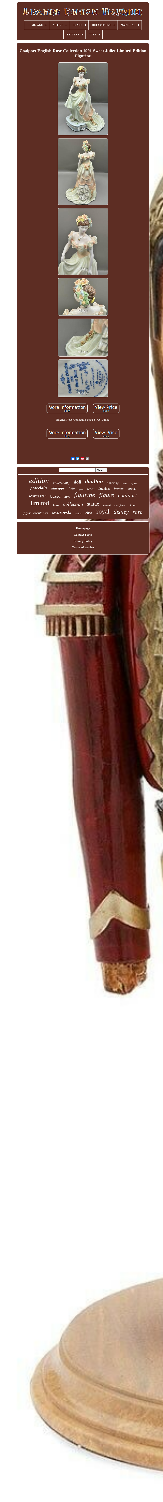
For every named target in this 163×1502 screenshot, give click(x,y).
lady (72, 488)
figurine (84, 494)
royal (103, 511)
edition (39, 480)
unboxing (113, 482)
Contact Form (83, 534)
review (90, 488)
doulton (94, 481)
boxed (55, 496)
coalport (127, 495)
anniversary (61, 482)
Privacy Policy (83, 541)
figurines (104, 488)
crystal (132, 488)
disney (121, 511)
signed (134, 483)
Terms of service (83, 547)
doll (77, 482)
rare (137, 512)
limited (39, 503)
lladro (132, 505)
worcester (37, 495)
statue (93, 504)
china (79, 513)
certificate (120, 505)
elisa (88, 513)
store (125, 483)
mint (67, 496)
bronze (119, 488)
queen (81, 489)
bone (56, 505)
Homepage (83, 528)
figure (106, 494)
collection (73, 504)
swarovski (62, 512)
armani (107, 505)
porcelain (38, 487)
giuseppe (58, 488)
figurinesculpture (35, 513)
